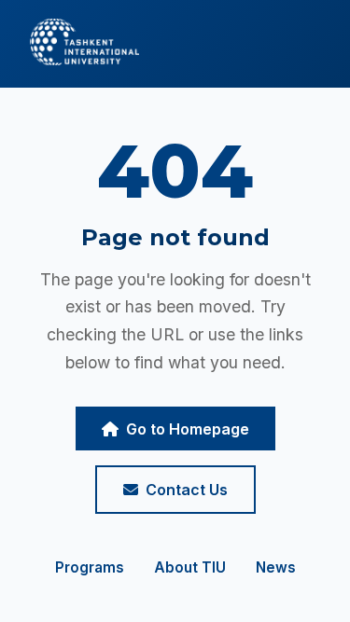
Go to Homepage (187, 429)
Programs (89, 567)
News (276, 567)
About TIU (190, 567)
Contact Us (187, 489)
